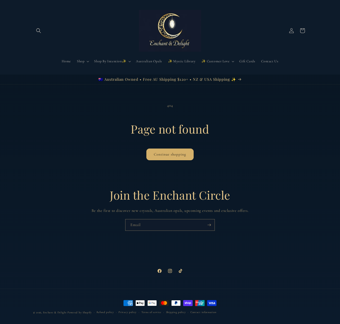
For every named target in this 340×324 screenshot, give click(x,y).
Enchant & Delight (55, 312)
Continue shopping (170, 154)
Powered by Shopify (79, 312)
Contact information (203, 312)
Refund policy (105, 312)
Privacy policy (127, 312)
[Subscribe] (209, 225)
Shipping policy (176, 312)
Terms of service (151, 312)
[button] (38, 30)
